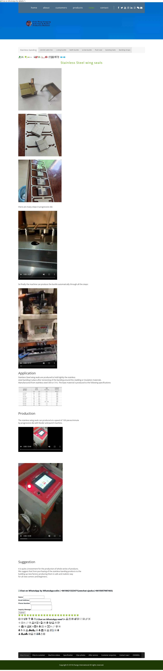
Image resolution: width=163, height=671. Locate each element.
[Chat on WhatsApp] (29, 590)
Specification (68, 655)
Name (20, 597)
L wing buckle (61, 50)
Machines (24, 655)
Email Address (23, 600)
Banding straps (124, 50)
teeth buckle (74, 50)
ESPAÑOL (136, 655)
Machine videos (54, 655)
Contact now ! (124, 655)
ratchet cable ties (46, 50)
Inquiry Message (24, 609)
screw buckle (87, 50)
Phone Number (24, 603)
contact (104, 7)
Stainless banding (28, 50)
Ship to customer (38, 655)
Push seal (98, 50)
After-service (93, 655)
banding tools (110, 50)
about (46, 7)
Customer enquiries (108, 655)
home (34, 7)
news (91, 7)
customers (61, 7)
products (78, 7)
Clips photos (80, 655)
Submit (22, 613)
